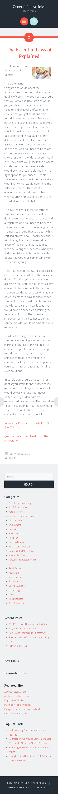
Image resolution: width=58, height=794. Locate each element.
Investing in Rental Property (17, 704)
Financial (13, 529)
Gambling (13, 537)
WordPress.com (39, 787)
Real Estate (14, 572)
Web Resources (16, 603)
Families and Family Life (15, 713)
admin (12, 458)
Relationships (15, 577)
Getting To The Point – (19, 645)
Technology (14, 590)
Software (13, 581)
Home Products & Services (21, 550)
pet (10, 564)
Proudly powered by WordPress (27, 783)
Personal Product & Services (22, 559)
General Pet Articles (29, 6)
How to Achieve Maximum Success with (27, 632)
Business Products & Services (23, 516)
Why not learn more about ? (22, 628)
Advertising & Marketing (20, 503)
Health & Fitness (16, 542)
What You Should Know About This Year (28, 624)
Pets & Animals (16, 568)
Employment (15, 524)
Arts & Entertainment (18, 507)
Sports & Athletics (17, 585)
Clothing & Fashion (18, 520)
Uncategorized (16, 598)
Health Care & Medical (19, 546)
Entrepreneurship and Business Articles (23, 709)
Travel (12, 594)
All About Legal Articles (15, 691)
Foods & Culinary (17, 533)
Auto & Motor (15, 511)
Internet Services (17, 555)
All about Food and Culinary (18, 696)
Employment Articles (14, 700)
